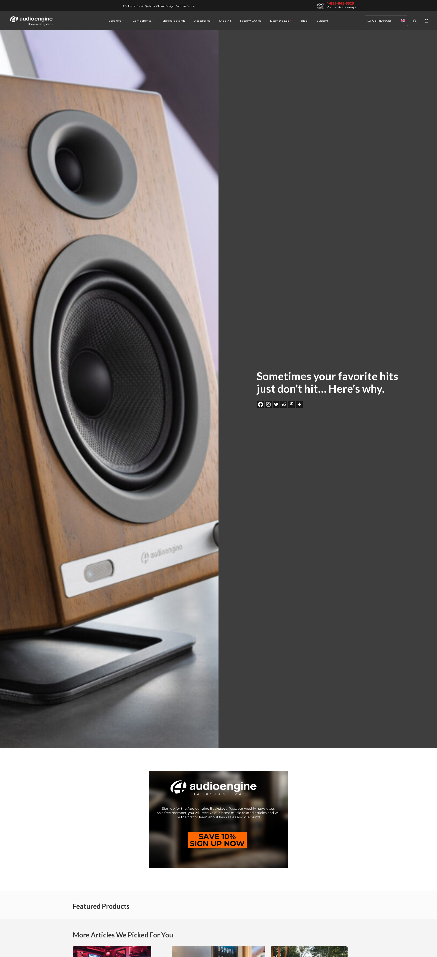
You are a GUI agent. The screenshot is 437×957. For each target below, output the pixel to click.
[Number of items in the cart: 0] (426, 20)
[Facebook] (260, 404)
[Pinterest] (291, 404)
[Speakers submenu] (122, 20)
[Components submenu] (152, 20)
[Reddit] (283, 404)
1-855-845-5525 (340, 3)
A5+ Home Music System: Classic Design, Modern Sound (158, 6)
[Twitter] (276, 404)
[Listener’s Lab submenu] (291, 20)
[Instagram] (268, 404)
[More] (299, 404)
